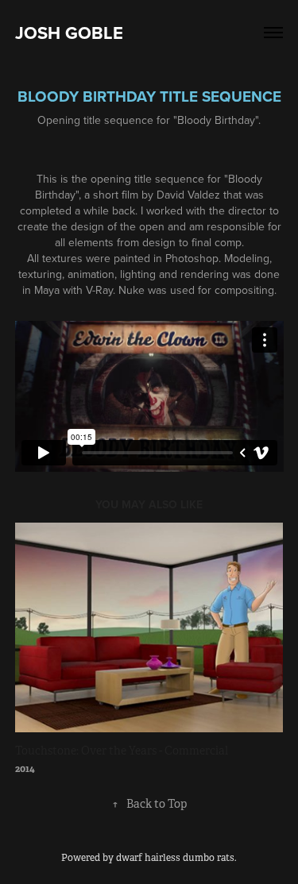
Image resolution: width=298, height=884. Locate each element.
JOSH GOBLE (69, 32)
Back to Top (149, 804)
